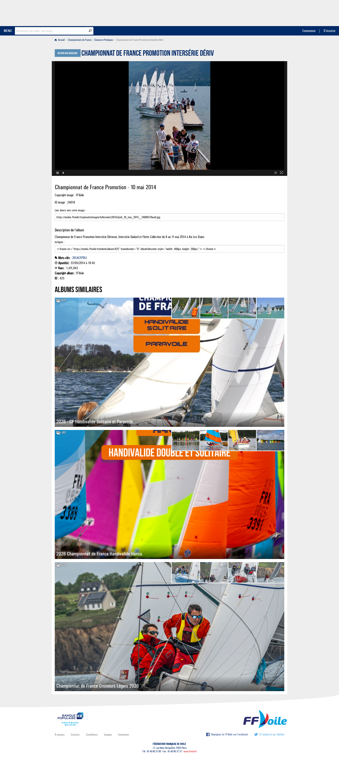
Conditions (92, 734)
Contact (75, 734)
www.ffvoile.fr (190, 751)
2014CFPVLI (79, 258)
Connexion (308, 30)
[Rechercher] (90, 31)
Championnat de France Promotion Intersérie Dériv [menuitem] (139, 40)
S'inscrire (329, 30)
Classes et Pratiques (103, 40)
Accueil (61, 40)
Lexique (108, 734)
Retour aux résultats (67, 53)
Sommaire (123, 734)
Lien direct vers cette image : (70, 210)
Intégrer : (60, 242)
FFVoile (259, 12)
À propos (60, 734)
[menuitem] (60, 40)
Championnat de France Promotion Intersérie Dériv (147, 54)
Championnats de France (79, 40)
